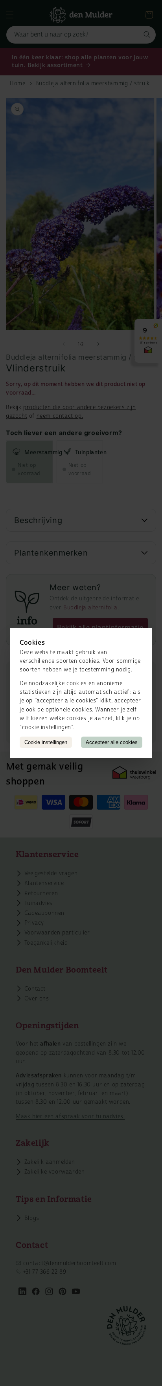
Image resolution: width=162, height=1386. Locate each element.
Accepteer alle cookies (112, 742)
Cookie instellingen (45, 742)
